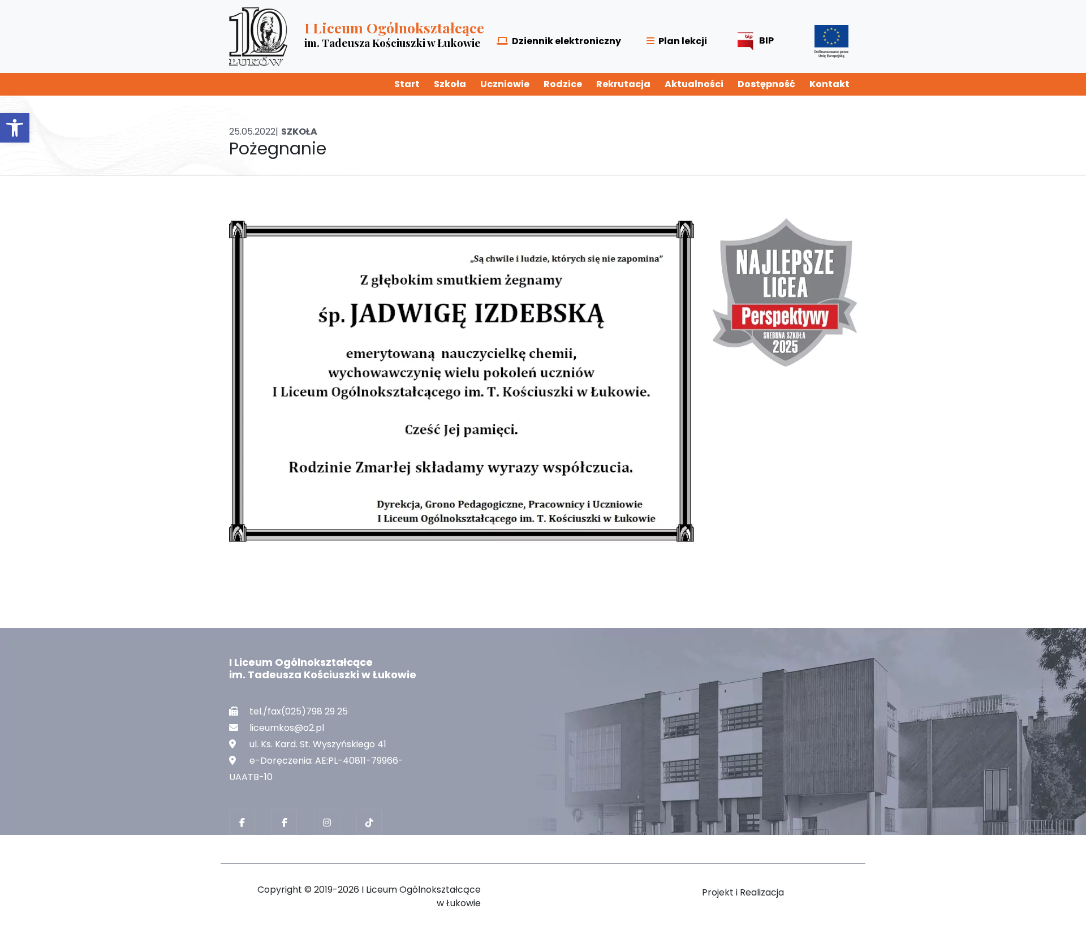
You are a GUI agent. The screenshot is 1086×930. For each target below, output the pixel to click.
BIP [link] (766, 40)
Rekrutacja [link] (623, 84)
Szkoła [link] (450, 84)
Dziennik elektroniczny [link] (566, 41)
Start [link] (407, 84)
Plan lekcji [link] (682, 41)
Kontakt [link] (829, 84)
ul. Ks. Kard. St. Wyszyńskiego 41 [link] (317, 744)
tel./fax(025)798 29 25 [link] (298, 711)
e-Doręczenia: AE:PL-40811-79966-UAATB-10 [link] (316, 768)
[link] (14, 128)
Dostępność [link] (766, 84)
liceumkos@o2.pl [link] (286, 727)
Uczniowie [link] (504, 84)
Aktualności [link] (694, 84)
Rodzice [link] (563, 84)
